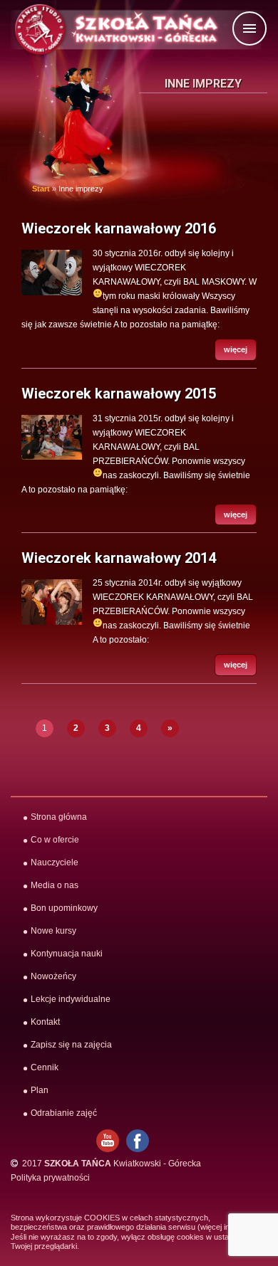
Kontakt (45, 1022)
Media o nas (54, 885)
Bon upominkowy (64, 908)
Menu (266, 29)
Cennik (44, 1067)
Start (41, 188)
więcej (235, 349)
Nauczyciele (54, 862)
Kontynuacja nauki (67, 954)
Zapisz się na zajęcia (71, 1045)
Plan (39, 1090)
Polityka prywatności (50, 1178)
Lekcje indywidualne (70, 999)
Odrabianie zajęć (64, 1113)
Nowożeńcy (53, 976)
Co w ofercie (55, 840)
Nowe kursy (53, 931)
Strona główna (59, 817)
